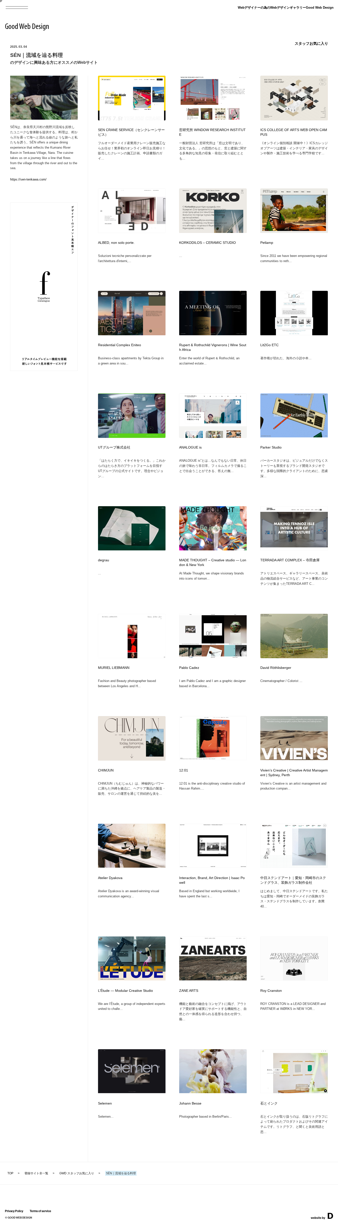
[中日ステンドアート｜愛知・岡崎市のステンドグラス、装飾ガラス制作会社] (294, 866)
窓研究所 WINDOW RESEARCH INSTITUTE (212, 132)
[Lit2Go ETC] (294, 334)
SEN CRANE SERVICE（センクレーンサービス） (131, 132)
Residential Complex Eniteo (119, 345)
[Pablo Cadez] (213, 656)
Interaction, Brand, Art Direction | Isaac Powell (212, 880)
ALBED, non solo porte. (116, 243)
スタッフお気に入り (311, 43)
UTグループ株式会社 (114, 447)
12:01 (183, 770)
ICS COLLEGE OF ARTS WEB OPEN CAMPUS (293, 132)
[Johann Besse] (213, 1091)
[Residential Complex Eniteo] (132, 334)
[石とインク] (294, 1091)
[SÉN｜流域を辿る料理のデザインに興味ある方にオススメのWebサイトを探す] (44, 118)
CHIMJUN (106, 770)
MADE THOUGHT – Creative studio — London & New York (212, 562)
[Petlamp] (294, 231)
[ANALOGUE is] (213, 436)
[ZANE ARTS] (213, 979)
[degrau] (132, 549)
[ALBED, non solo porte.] (132, 231)
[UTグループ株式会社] (132, 436)
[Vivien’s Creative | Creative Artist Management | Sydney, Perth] (294, 758)
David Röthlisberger (275, 668)
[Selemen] (132, 1091)
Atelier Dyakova (110, 878)
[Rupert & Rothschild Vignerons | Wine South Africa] (213, 334)
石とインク (269, 1103)
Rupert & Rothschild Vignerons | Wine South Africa (212, 347)
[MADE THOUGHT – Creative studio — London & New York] (213, 549)
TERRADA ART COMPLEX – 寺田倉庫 (290, 560)
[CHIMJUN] (132, 759)
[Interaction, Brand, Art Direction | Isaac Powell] (213, 866)
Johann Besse (190, 1103)
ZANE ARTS (188, 991)
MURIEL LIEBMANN (113, 668)
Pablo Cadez (189, 668)
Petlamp (266, 243)
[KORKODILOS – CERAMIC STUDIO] (213, 231)
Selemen (105, 1103)
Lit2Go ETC (269, 345)
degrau (103, 560)
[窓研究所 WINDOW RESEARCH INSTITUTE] (213, 118)
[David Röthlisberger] (294, 656)
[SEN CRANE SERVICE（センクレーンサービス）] (132, 119)
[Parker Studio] (294, 436)
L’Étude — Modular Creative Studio (125, 991)
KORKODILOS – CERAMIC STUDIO (207, 243)
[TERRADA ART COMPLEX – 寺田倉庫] (294, 549)
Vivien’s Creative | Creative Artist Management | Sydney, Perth (294, 773)
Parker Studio (271, 447)
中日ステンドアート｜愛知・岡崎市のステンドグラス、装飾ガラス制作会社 (293, 880)
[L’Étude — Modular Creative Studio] (132, 979)
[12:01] (213, 758)
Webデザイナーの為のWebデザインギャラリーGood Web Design (286, 7)
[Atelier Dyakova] (132, 866)
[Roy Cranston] (294, 979)
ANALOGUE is (190, 447)
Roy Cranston (271, 991)
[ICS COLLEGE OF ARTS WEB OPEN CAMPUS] (294, 119)
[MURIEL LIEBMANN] (132, 656)
